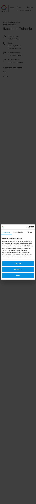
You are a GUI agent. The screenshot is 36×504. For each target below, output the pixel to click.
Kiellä (18, 275)
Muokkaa (17, 269)
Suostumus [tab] (6, 232)
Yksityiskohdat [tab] (18, 232)
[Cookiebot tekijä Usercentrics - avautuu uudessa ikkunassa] (26, 227)
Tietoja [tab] (30, 232)
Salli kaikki (18, 263)
